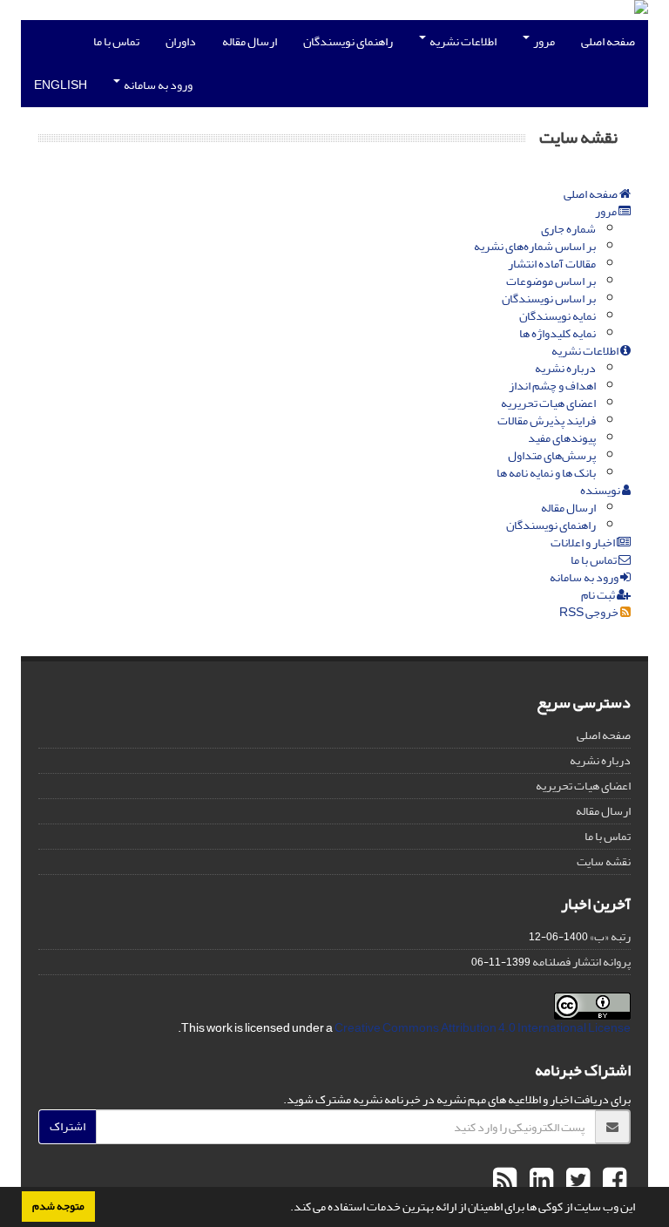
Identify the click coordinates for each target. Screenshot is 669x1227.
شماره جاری (568, 229)
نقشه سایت (604, 861)
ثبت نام (599, 595)
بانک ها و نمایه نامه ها (546, 473)
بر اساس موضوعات (551, 281)
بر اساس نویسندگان (549, 298)
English (60, 85)
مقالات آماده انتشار (552, 263)
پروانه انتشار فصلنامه (581, 961)
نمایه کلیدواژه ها (557, 333)
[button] (285, 1208)
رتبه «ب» (610, 936)
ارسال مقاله (249, 41)
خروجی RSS (589, 612)
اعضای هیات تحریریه (548, 403)
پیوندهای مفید (562, 438)
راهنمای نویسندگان (348, 41)
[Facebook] (612, 1180)
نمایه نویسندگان (557, 316)
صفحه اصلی (608, 41)
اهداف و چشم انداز (552, 385)
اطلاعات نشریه (462, 41)
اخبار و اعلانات (584, 542)
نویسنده (601, 490)
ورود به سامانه (157, 85)
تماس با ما (116, 41)
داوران (181, 41)
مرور (543, 41)
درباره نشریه (565, 368)
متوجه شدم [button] (58, 1206)
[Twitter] (576, 1180)
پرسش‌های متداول (552, 455)
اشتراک (67, 1126)
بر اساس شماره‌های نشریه (535, 246)
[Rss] (505, 1180)
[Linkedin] (539, 1180)
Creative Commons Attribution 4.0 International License (482, 1028)
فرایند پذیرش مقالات (546, 420)
